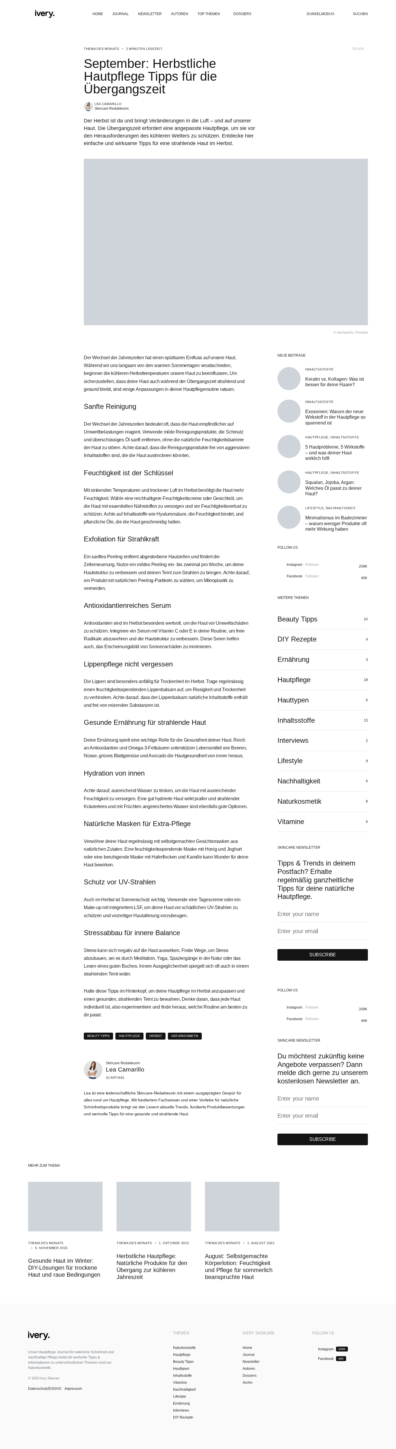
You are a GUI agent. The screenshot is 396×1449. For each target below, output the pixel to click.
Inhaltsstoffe (319, 369)
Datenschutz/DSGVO (45, 1389)
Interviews (181, 1410)
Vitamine (180, 1383)
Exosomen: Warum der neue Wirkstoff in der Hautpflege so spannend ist (335, 417)
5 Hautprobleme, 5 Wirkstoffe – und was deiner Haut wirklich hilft (335, 452)
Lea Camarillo (108, 104)
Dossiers (250, 1376)
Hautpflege (316, 437)
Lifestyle (314, 508)
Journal (249, 1355)
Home (247, 1348)
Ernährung (181, 1403)
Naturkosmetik (184, 1036)
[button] (30, 14)
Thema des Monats (101, 48)
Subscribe (322, 954)
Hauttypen (181, 1369)
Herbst (155, 1036)
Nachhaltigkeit (341, 508)
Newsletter (251, 1362)
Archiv (248, 1383)
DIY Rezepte (183, 1417)
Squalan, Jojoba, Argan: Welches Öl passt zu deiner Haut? (333, 488)
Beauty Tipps (98, 1036)
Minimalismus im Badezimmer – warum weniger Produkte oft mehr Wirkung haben (336, 523)
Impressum (73, 1389)
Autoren (249, 1369)
